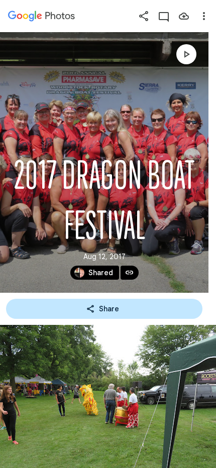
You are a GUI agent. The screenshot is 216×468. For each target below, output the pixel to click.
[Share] (144, 16)
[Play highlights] (186, 54)
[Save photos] (184, 16)
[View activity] (164, 16)
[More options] (204, 16)
